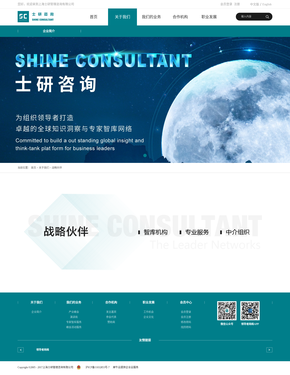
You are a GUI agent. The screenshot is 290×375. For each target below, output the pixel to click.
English (267, 4)
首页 (93, 17)
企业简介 (49, 31)
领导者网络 (42, 349)
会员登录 (226, 4)
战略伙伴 (57, 167)
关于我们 (44, 167)
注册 (237, 4)
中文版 (254, 4)
